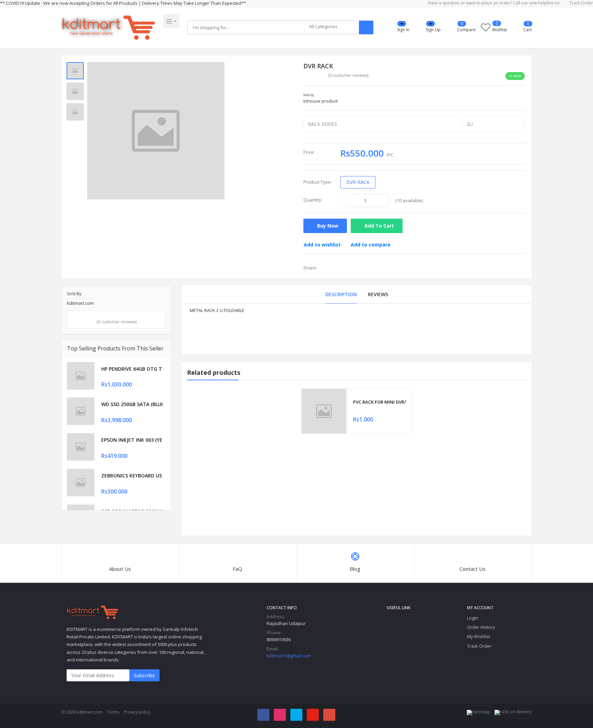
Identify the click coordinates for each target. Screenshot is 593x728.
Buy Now (327, 225)
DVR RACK (358, 182)
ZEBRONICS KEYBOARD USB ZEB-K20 (131, 475)
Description (341, 294)
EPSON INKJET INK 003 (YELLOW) (131, 440)
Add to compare (371, 244)
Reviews (378, 294)
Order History (481, 627)
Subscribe (144, 675)
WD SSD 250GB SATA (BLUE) (131, 404)
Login (472, 618)
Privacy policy (137, 712)
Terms (113, 712)
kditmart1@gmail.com (289, 655)
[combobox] (331, 27)
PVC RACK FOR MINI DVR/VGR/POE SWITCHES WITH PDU (379, 402)
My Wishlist (478, 636)
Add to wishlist (322, 244)
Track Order (581, 3)
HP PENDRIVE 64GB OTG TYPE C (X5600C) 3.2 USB (131, 369)
